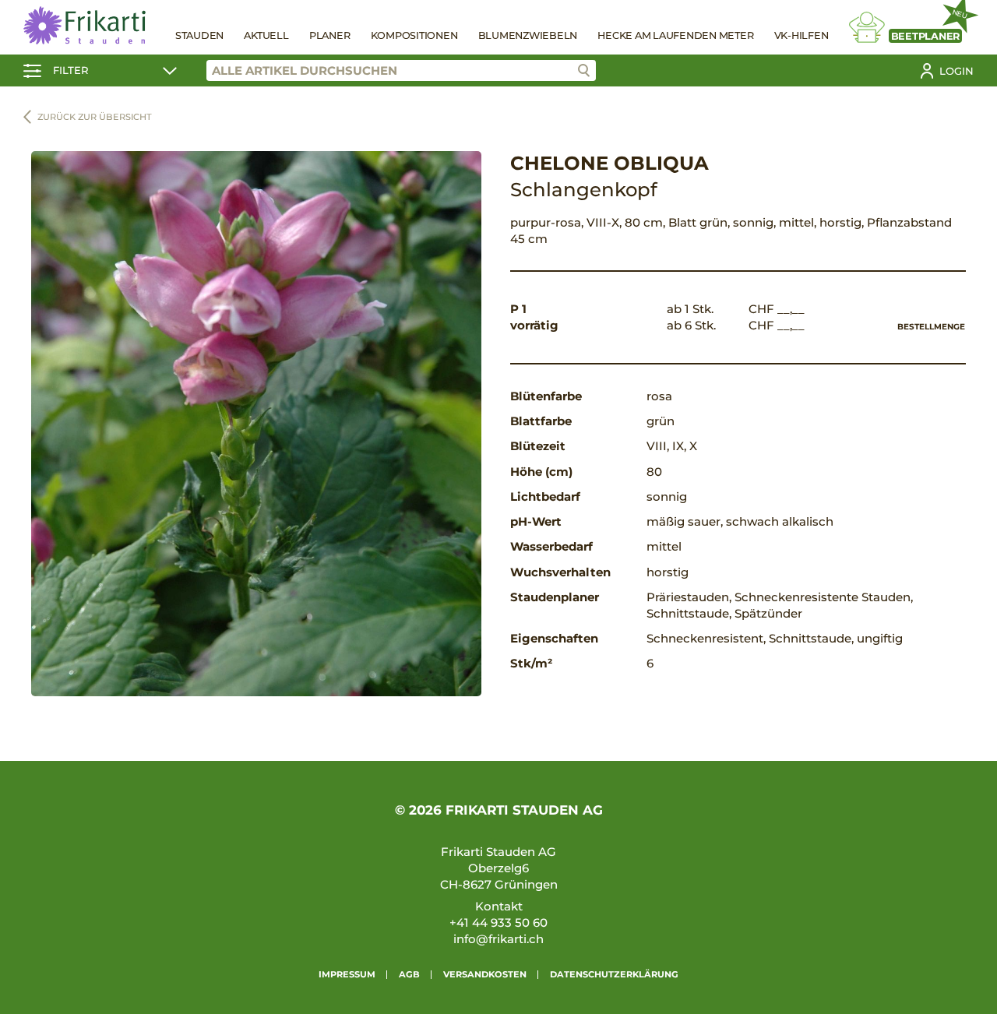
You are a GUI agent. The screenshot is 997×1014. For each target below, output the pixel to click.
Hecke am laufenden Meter (675, 35)
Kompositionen (414, 35)
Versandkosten (485, 974)
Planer (330, 35)
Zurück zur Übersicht (94, 116)
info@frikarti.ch (498, 938)
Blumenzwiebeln (528, 35)
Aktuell (266, 35)
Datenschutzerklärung (614, 974)
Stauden (199, 35)
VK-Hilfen (801, 35)
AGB (409, 974)
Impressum (347, 974)
